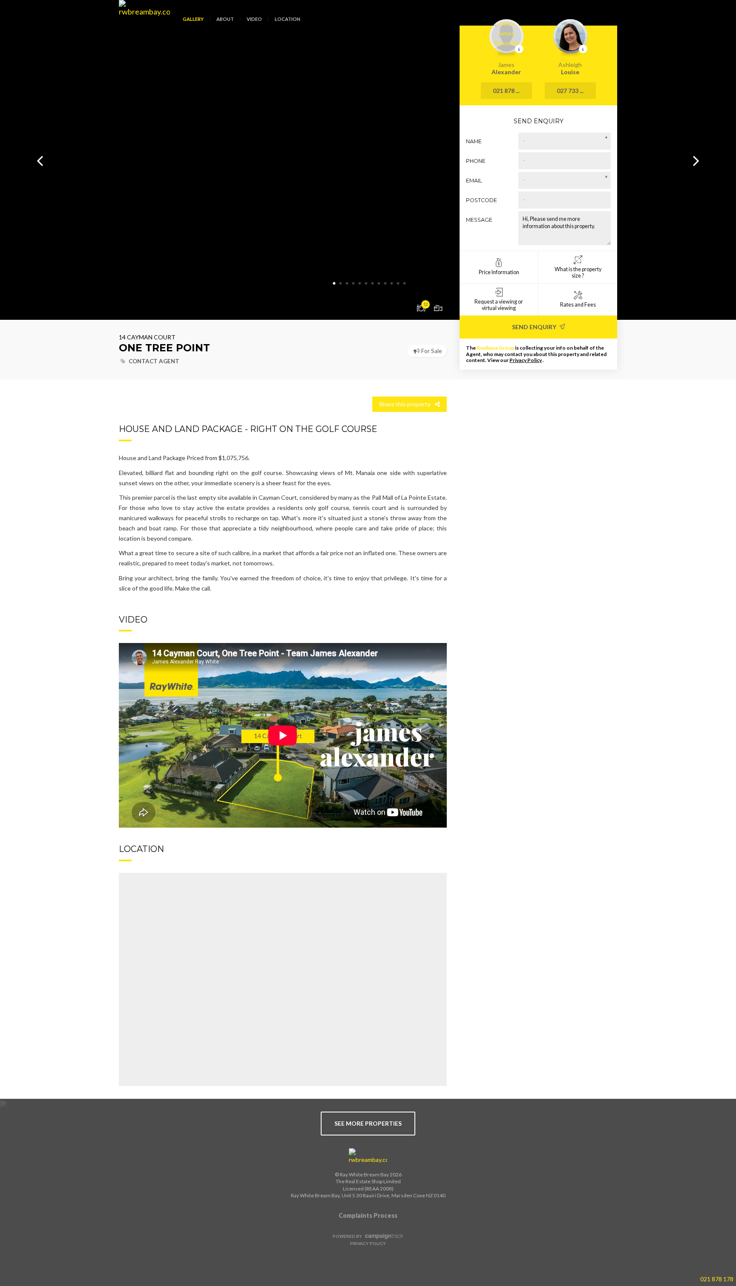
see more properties (368, 1123)
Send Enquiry (535, 326)
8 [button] (378, 283)
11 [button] (398, 283)
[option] (368, 160)
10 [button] (391, 283)
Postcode (481, 200)
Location (287, 19)
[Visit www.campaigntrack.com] (383, 1236)
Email (474, 180)
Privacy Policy (525, 360)
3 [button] (346, 283)
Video (254, 19)
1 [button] (334, 283)
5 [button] (359, 283)
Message (479, 220)
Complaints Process (368, 1215)
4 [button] (353, 283)
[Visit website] (368, 1156)
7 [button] (372, 283)
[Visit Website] (141, 25)
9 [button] (385, 283)
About (225, 19)
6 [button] (366, 283)
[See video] (438, 307)
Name (474, 141)
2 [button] (340, 283)
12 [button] (404, 283)
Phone (476, 161)
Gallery (193, 19)
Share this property (405, 404)
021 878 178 (716, 1279)
